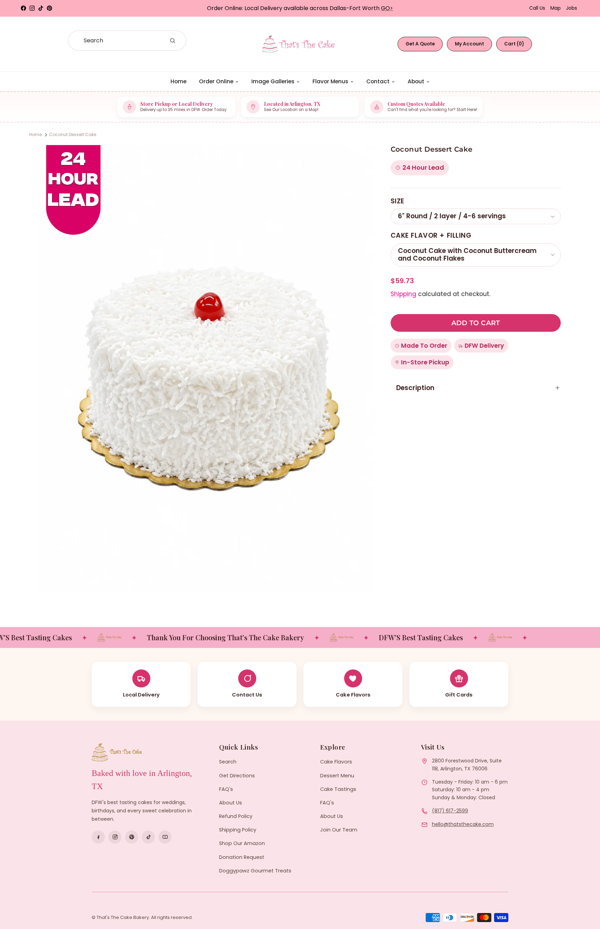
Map (555, 8)
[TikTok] (148, 837)
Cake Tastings (338, 789)
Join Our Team (338, 829)
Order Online (216, 81)
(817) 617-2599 (450, 810)
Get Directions (237, 775)
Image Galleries (272, 81)
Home (178, 81)
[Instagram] (115, 837)
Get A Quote (420, 44)
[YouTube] (165, 837)
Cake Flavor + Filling (431, 235)
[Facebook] (98, 837)
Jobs (571, 8)
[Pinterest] (131, 837)
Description (415, 387)
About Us (230, 802)
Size (398, 201)
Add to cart (475, 323)
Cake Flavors (336, 761)
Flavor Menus (330, 81)
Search (227, 761)
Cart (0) (514, 44)
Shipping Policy (237, 829)
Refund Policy (235, 816)
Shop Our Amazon (242, 843)
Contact (378, 81)
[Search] (172, 40)
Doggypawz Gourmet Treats (255, 870)
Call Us (537, 8)
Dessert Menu (337, 775)
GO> (387, 8)
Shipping (403, 294)
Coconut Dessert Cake (72, 134)
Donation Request (241, 857)
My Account (469, 44)
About (416, 81)
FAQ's (226, 789)
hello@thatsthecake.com (463, 824)
